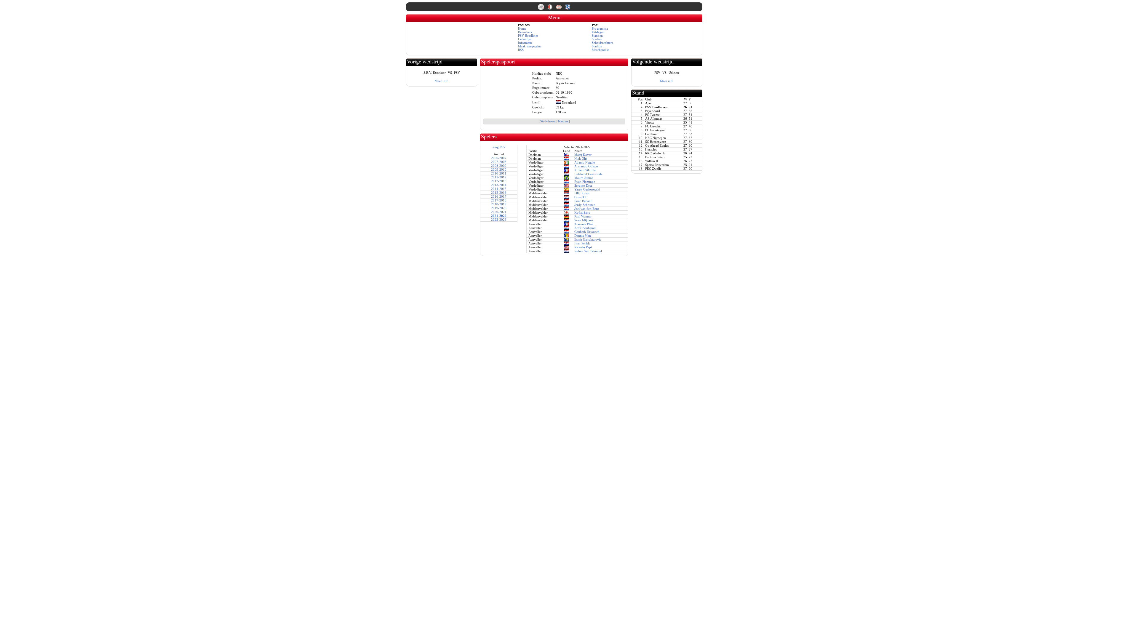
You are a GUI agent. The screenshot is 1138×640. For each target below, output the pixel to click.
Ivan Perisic (582, 243)
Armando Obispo (586, 166)
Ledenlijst (524, 39)
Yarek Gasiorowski (587, 189)
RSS (521, 50)
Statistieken (548, 121)
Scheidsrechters (602, 42)
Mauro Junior (583, 178)
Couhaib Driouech (587, 231)
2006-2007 (498, 158)
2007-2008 (498, 162)
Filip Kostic (582, 193)
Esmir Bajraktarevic (587, 239)
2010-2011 (498, 173)
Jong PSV (499, 147)
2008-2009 (498, 165)
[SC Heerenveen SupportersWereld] (568, 9)
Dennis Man (582, 235)
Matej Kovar (583, 154)
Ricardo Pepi (583, 247)
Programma (600, 28)
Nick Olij (580, 158)
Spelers (597, 39)
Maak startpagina (529, 46)
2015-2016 (498, 192)
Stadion (597, 46)
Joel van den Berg (586, 208)
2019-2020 (498, 208)
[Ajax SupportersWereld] (541, 9)
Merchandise (600, 50)
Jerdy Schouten (584, 205)
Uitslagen (598, 32)
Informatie (525, 42)
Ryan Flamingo (584, 181)
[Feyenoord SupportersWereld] (550, 9)
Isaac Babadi (583, 201)
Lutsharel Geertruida (588, 174)
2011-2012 (498, 177)
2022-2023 (498, 219)
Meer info (441, 81)
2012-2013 (498, 181)
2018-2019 (498, 204)
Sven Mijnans (583, 220)
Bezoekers (525, 32)
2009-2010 (498, 169)
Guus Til (580, 197)
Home (522, 28)
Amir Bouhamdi (585, 228)
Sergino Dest (583, 185)
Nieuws (563, 121)
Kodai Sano (582, 212)
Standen (597, 35)
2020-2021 (498, 212)
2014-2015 (498, 189)
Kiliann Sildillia (585, 170)
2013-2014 (498, 185)
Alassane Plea (583, 224)
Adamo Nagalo (584, 162)
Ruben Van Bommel (588, 251)
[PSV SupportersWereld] (559, 9)
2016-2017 (498, 196)
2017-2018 (498, 200)
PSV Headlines (528, 35)
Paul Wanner (583, 216)
